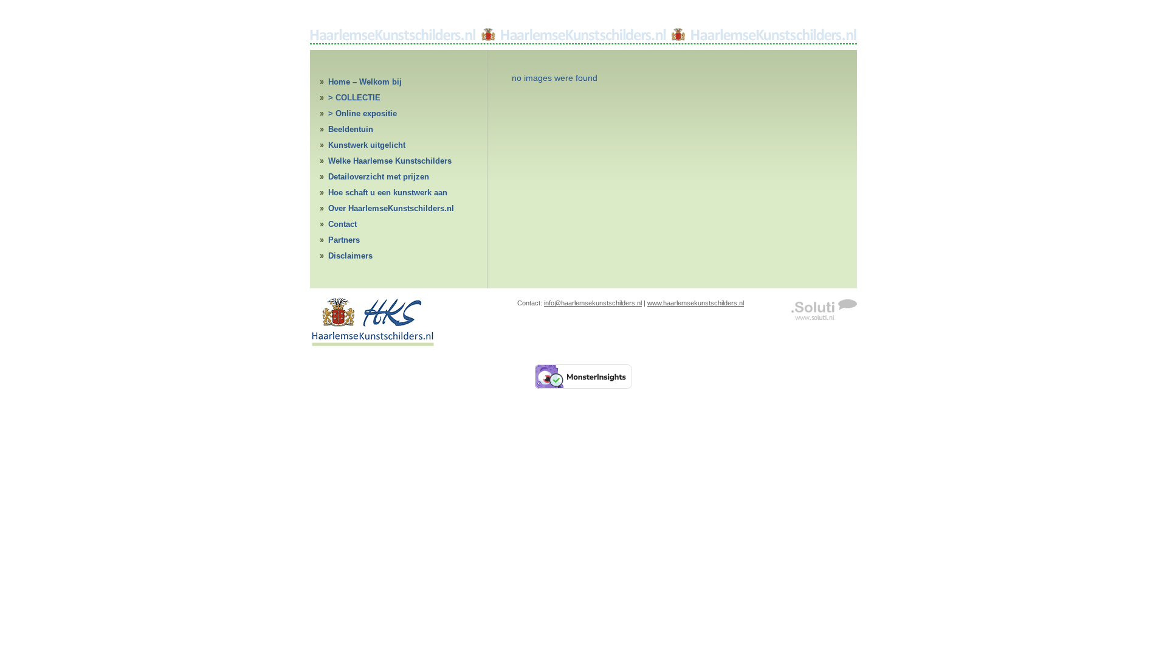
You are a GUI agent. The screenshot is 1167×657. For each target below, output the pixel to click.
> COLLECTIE (354, 97)
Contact (342, 224)
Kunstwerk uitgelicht (366, 145)
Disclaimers (350, 255)
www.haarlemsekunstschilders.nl (695, 303)
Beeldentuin (350, 129)
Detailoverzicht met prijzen (378, 176)
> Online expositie (362, 113)
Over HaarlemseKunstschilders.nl (391, 208)
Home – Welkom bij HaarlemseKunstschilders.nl (381, 83)
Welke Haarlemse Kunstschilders (390, 160)
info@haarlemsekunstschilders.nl (593, 303)
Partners (344, 240)
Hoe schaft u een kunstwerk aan (387, 192)
